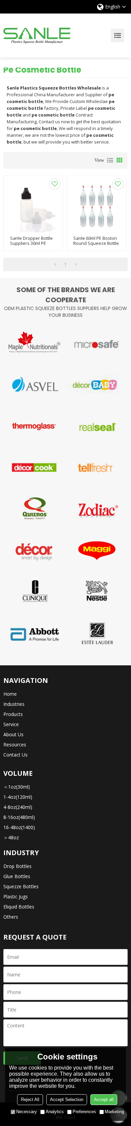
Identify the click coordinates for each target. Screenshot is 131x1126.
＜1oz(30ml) (16, 787)
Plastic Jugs (15, 896)
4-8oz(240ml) (17, 807)
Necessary (26, 1111)
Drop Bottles (17, 866)
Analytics (55, 1111)
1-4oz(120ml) (17, 797)
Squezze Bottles (21, 886)
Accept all (104, 1099)
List (110, 160)
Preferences (84, 1111)
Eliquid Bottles (18, 906)
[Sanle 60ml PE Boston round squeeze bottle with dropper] (96, 205)
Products (13, 714)
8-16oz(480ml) (19, 817)
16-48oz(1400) (19, 827)
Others (10, 917)
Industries (14, 704)
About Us (13, 734)
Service (11, 724)
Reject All (30, 1099)
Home (10, 694)
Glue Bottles (16, 876)
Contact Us (15, 754)
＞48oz (11, 837)
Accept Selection (66, 1099)
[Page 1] (55, 264)
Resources (14, 744)
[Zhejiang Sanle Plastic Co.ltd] (37, 35)
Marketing (114, 1111)
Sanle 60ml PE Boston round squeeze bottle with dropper (96, 243)
